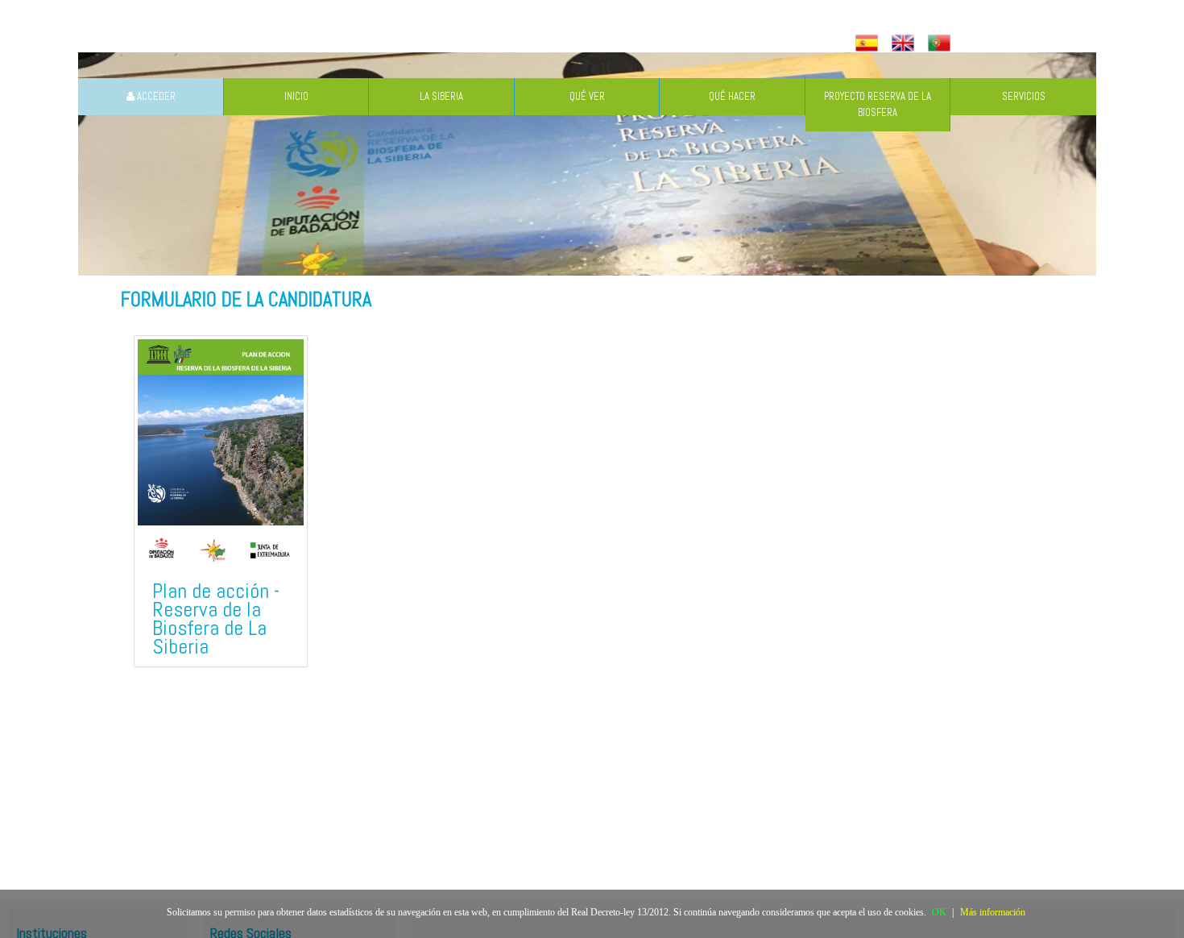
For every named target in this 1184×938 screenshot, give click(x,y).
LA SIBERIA (441, 96)
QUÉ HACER (732, 96)
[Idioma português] (941, 44)
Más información (992, 912)
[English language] (905, 44)
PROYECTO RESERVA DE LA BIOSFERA (877, 104)
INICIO (296, 96)
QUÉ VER (587, 96)
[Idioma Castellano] (869, 44)
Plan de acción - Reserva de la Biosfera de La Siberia (215, 619)
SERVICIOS (1023, 96)
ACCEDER (155, 96)
